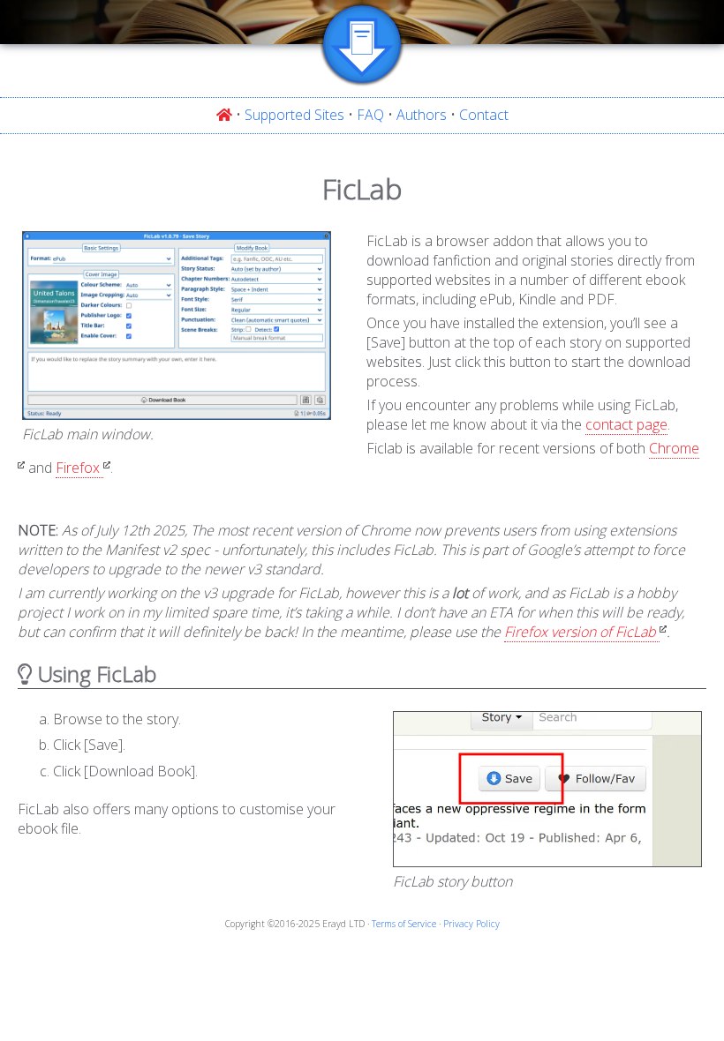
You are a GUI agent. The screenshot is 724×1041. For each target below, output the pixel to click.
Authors (421, 114)
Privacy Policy (471, 923)
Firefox (78, 467)
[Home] (224, 114)
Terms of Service (404, 923)
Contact (484, 114)
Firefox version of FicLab (580, 631)
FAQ (370, 114)
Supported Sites (294, 114)
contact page (626, 424)
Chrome (674, 448)
